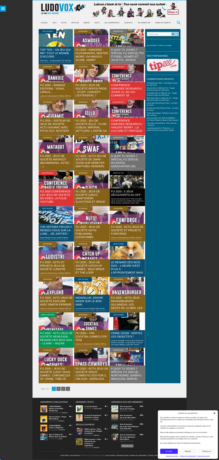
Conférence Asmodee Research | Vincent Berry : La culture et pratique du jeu (126, 127)
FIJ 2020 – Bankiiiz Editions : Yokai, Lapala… (52, 89)
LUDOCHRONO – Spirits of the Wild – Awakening (56, 408)
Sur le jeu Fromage (127, 409)
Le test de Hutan (90, 406)
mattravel (96, 435)
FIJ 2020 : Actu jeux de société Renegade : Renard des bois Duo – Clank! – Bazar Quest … (56, 340)
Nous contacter (110, 455)
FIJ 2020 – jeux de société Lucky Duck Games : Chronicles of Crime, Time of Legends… (55, 375)
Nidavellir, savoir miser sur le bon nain (89, 301)
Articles (75, 23)
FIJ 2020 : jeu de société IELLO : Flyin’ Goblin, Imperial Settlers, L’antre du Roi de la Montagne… (92, 127)
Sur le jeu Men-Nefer (128, 418)
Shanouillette (98, 408)
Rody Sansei (151, 98)
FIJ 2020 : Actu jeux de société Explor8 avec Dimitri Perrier (56, 301)
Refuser (188, 451)
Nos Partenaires (75, 455)
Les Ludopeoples (111, 23)
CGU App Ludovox (153, 455)
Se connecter (144, 23)
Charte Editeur (64, 455)
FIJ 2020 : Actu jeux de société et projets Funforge (127, 230)
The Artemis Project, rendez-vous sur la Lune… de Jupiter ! (56, 230)
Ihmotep (149, 108)
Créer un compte (163, 23)
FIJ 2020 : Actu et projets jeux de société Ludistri (52, 266)
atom (60, 438)
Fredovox (65, 413)
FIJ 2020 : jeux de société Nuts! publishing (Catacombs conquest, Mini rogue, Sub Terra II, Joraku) (91, 237)
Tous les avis (127, 446)
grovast (129, 406)
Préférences (206, 451)
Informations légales (172, 456)
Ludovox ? (128, 23)
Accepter (169, 451)
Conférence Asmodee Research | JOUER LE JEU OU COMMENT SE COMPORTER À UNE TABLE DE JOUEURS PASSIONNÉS (126, 95)
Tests (96, 23)
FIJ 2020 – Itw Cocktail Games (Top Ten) (91, 337)
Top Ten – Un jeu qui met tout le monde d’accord (55, 53)
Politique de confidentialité (188, 456)
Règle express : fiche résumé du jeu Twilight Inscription (93, 431)
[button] (214, 413)
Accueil (44, 23)
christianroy (130, 435)
